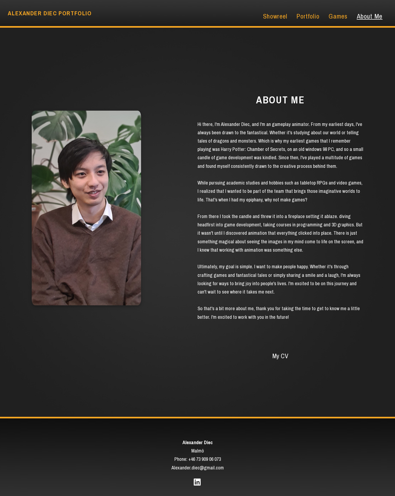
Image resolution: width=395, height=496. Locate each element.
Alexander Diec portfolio (50, 13)
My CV (280, 356)
